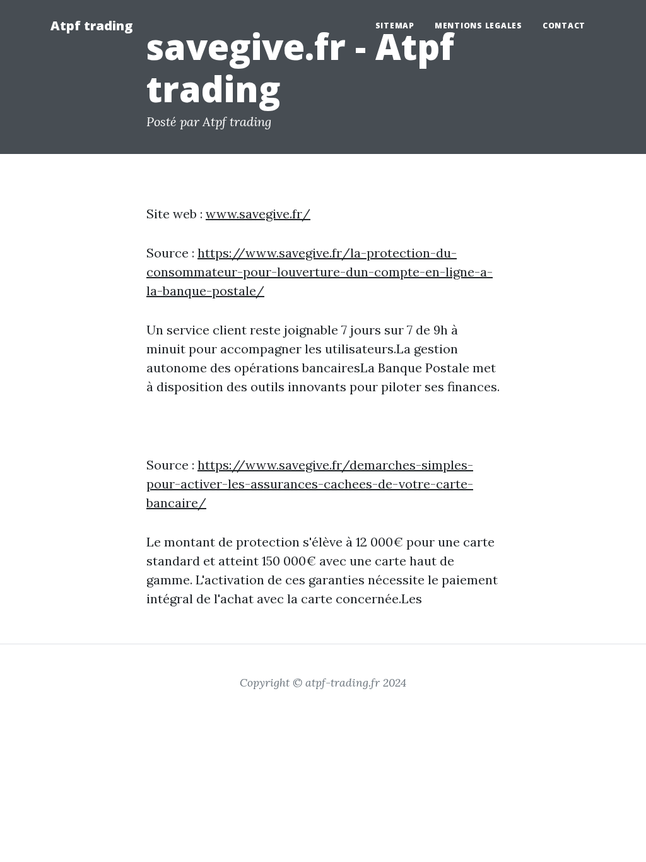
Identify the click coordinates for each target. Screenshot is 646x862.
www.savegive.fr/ (258, 213)
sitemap (394, 25)
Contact (564, 25)
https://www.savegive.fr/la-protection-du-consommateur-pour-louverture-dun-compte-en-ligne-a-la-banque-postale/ (319, 271)
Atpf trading (91, 25)
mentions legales (478, 25)
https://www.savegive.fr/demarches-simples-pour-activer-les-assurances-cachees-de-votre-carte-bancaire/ (309, 484)
